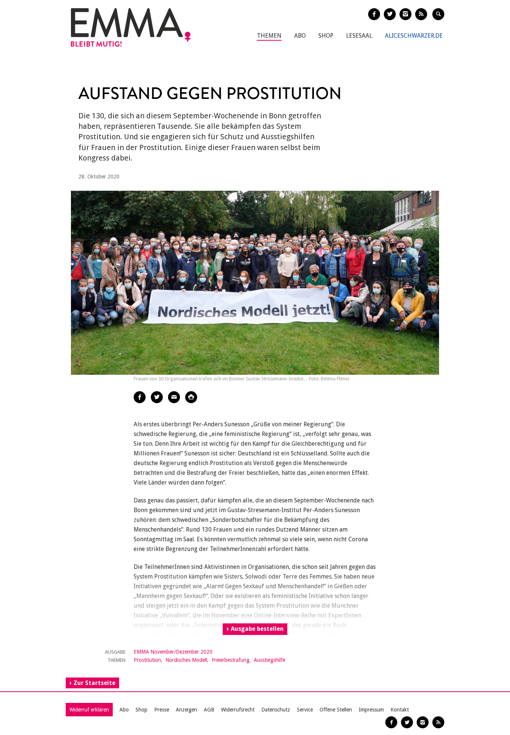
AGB (209, 710)
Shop (325, 35)
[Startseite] (130, 27)
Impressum (371, 710)
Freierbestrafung (230, 660)
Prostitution (147, 660)
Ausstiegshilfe (269, 660)
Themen (269, 35)
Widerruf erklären (89, 710)
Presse (161, 710)
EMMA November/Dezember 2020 (173, 652)
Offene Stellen (336, 710)
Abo (300, 35)
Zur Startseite (94, 682)
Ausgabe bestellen (257, 628)
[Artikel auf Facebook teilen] (140, 397)
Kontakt (400, 710)
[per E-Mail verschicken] (174, 397)
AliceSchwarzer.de (414, 35)
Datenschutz (275, 710)
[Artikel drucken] (191, 397)
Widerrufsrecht (238, 710)
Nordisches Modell (186, 660)
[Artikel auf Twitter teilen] (157, 397)
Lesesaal (359, 35)
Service (305, 710)
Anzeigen (186, 710)
